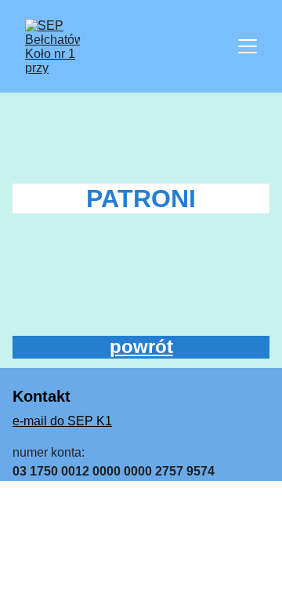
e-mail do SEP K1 (62, 421)
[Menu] (247, 46)
